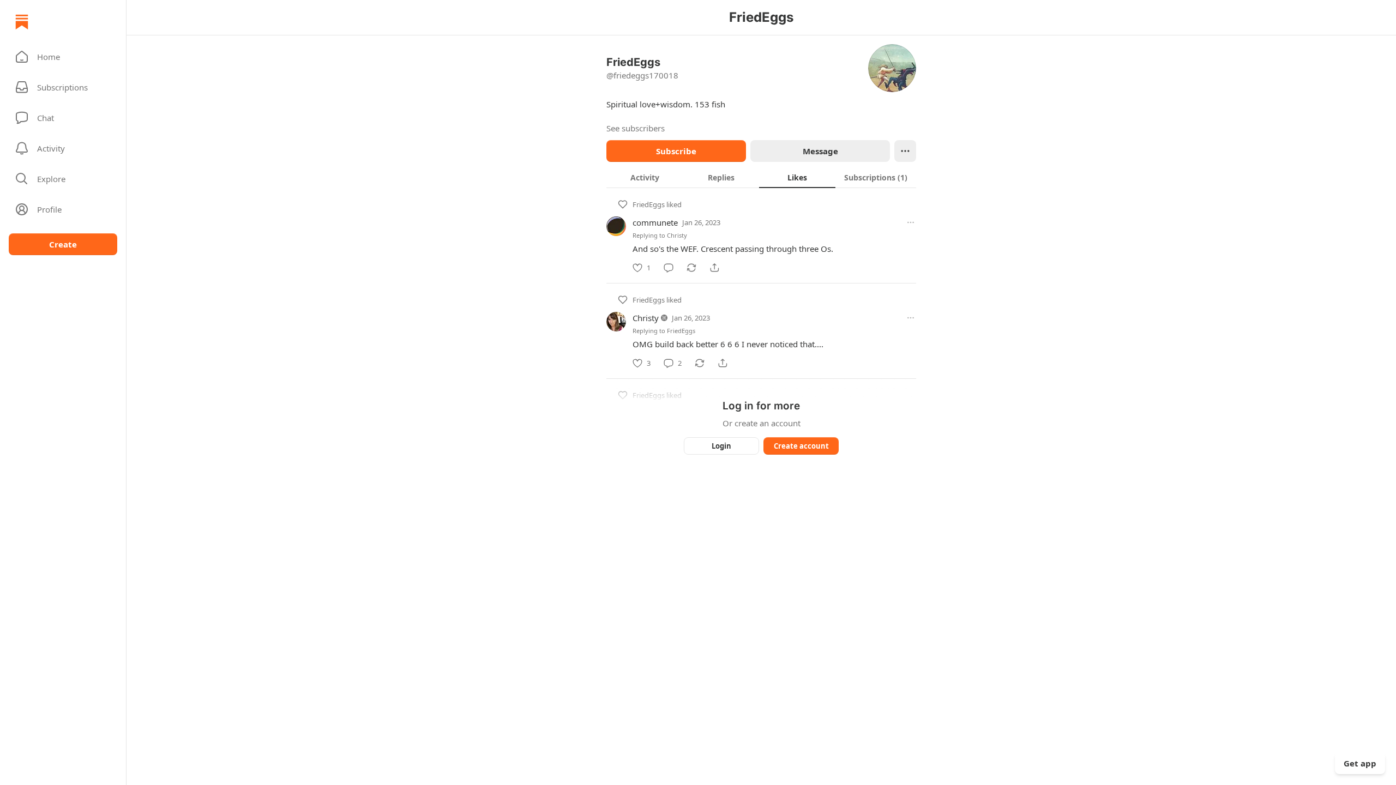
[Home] (22, 22)
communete (655, 222)
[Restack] (691, 267)
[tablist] (761, 177)
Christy (677, 235)
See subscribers (635, 128)
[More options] (910, 222)
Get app (1360, 763)
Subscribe (676, 151)
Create (63, 244)
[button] (63, 57)
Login (721, 446)
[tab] (644, 177)
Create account (801, 446)
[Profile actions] (905, 151)
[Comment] (668, 267)
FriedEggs (649, 204)
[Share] (714, 267)
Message (820, 151)
